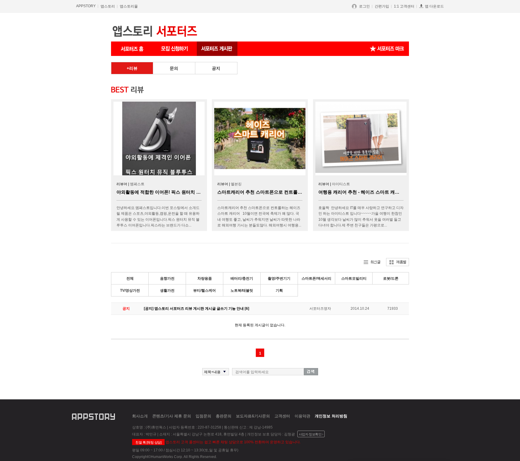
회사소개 (140, 416)
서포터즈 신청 (175, 48)
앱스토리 (108, 6)
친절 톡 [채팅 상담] (148, 442)
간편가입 (382, 6)
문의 (174, 68)
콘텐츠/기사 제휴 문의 (171, 416)
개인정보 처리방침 (331, 416)
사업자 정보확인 (310, 434)
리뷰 (133, 68)
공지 (216, 68)
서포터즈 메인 (132, 48)
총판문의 (223, 416)
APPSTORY (86, 6)
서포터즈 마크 (387, 48)
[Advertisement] (82, 152)
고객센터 (282, 416)
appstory (93, 416)
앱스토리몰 (129, 6)
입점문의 (203, 416)
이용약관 (302, 416)
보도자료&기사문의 (253, 416)
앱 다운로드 (434, 6)
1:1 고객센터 (404, 6)
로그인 (364, 6)
